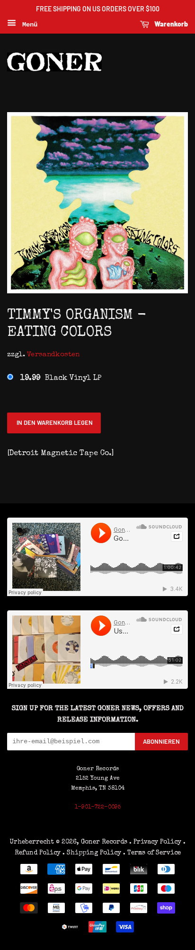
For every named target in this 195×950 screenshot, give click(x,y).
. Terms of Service (152, 853)
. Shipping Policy (91, 853)
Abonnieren (161, 741)
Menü (27, 24)
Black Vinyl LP (60, 378)
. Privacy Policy (155, 842)
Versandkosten (53, 354)
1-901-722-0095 (98, 807)
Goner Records (105, 842)
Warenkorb (170, 24)
